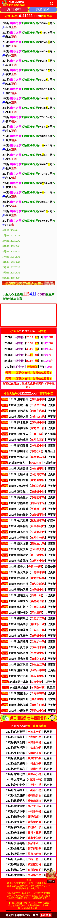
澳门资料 (14, 9)
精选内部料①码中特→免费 (28, 915)
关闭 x (51, 881)
